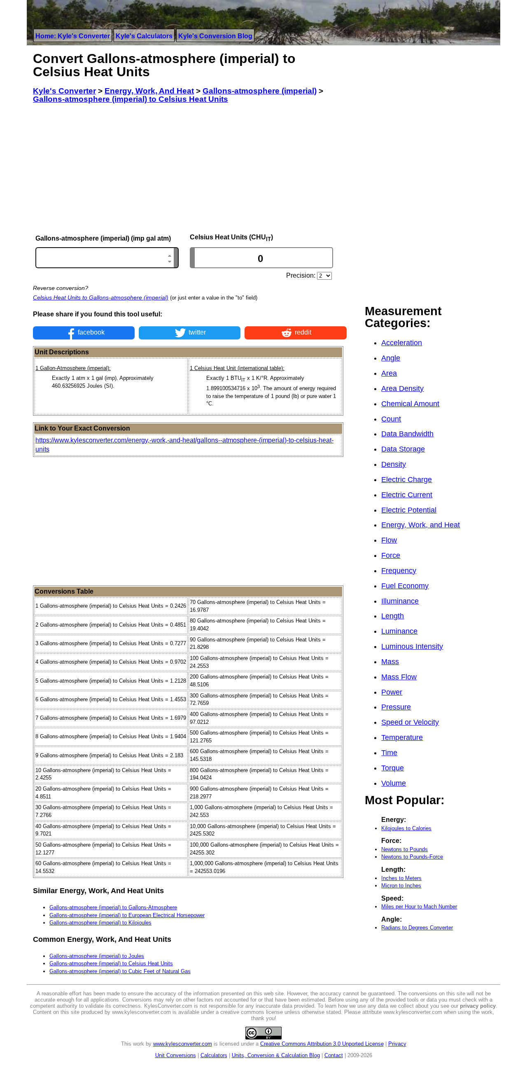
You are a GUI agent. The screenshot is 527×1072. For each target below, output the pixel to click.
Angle (390, 358)
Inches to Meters (401, 878)
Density (393, 464)
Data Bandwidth (407, 434)
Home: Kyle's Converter (72, 36)
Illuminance (400, 601)
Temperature (402, 737)
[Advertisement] (190, 168)
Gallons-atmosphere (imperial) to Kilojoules (100, 923)
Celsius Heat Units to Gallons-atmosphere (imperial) (100, 297)
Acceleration (401, 343)
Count (391, 419)
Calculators (214, 1055)
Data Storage (403, 449)
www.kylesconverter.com (182, 1044)
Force (390, 555)
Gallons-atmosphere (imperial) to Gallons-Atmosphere (113, 907)
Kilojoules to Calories (406, 828)
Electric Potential (408, 510)
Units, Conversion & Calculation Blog (276, 1055)
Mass (390, 662)
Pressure (396, 707)
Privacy (397, 1044)
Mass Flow (399, 677)
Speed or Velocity (410, 722)
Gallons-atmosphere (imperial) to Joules (96, 956)
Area (389, 373)
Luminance (399, 631)
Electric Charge (406, 479)
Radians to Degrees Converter (417, 928)
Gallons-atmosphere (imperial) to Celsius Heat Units (111, 963)
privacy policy (478, 1006)
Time (389, 753)
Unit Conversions (175, 1055)
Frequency (398, 570)
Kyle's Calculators (144, 36)
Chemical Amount (410, 404)
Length (392, 616)
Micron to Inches (401, 885)
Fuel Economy (405, 586)
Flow (389, 540)
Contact (333, 1055)
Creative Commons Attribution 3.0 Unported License (322, 1044)
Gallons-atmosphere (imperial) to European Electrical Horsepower (127, 915)
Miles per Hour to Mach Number (419, 906)
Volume (393, 783)
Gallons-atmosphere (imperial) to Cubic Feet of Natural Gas (120, 971)
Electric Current (406, 495)
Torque (392, 768)
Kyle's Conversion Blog (215, 36)
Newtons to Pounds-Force (412, 857)
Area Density (402, 388)
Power (391, 692)
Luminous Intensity (412, 646)
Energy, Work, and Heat (420, 525)
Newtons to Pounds (404, 849)
